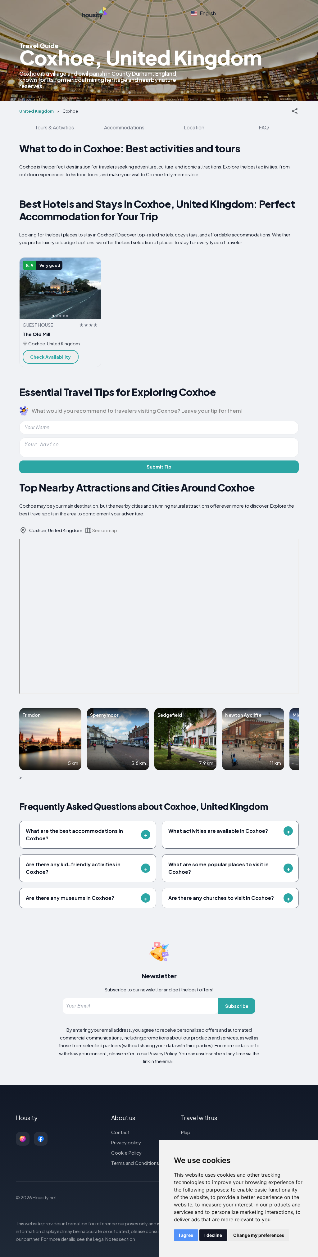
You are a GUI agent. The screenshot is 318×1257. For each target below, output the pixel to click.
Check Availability (50, 357)
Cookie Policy (126, 1153)
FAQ (264, 127)
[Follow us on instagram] (23, 1139)
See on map (104, 530)
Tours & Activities (54, 127)
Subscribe (236, 1006)
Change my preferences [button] (258, 1235)
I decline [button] (213, 1235)
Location (194, 127)
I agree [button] (186, 1235)
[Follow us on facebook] (41, 1139)
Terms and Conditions (135, 1163)
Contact (120, 1132)
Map (185, 1132)
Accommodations (124, 127)
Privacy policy (126, 1142)
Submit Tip (159, 466)
